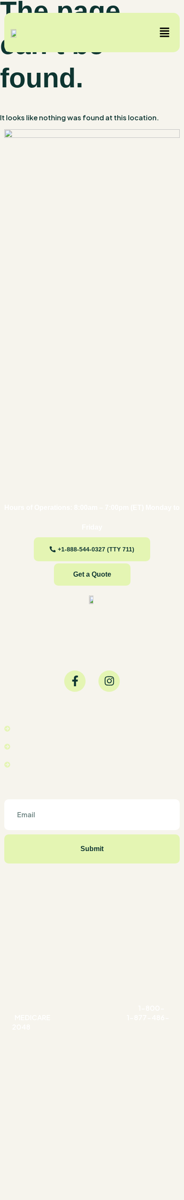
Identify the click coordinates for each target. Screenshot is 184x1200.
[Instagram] (109, 681)
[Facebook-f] (75, 681)
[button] (164, 33)
